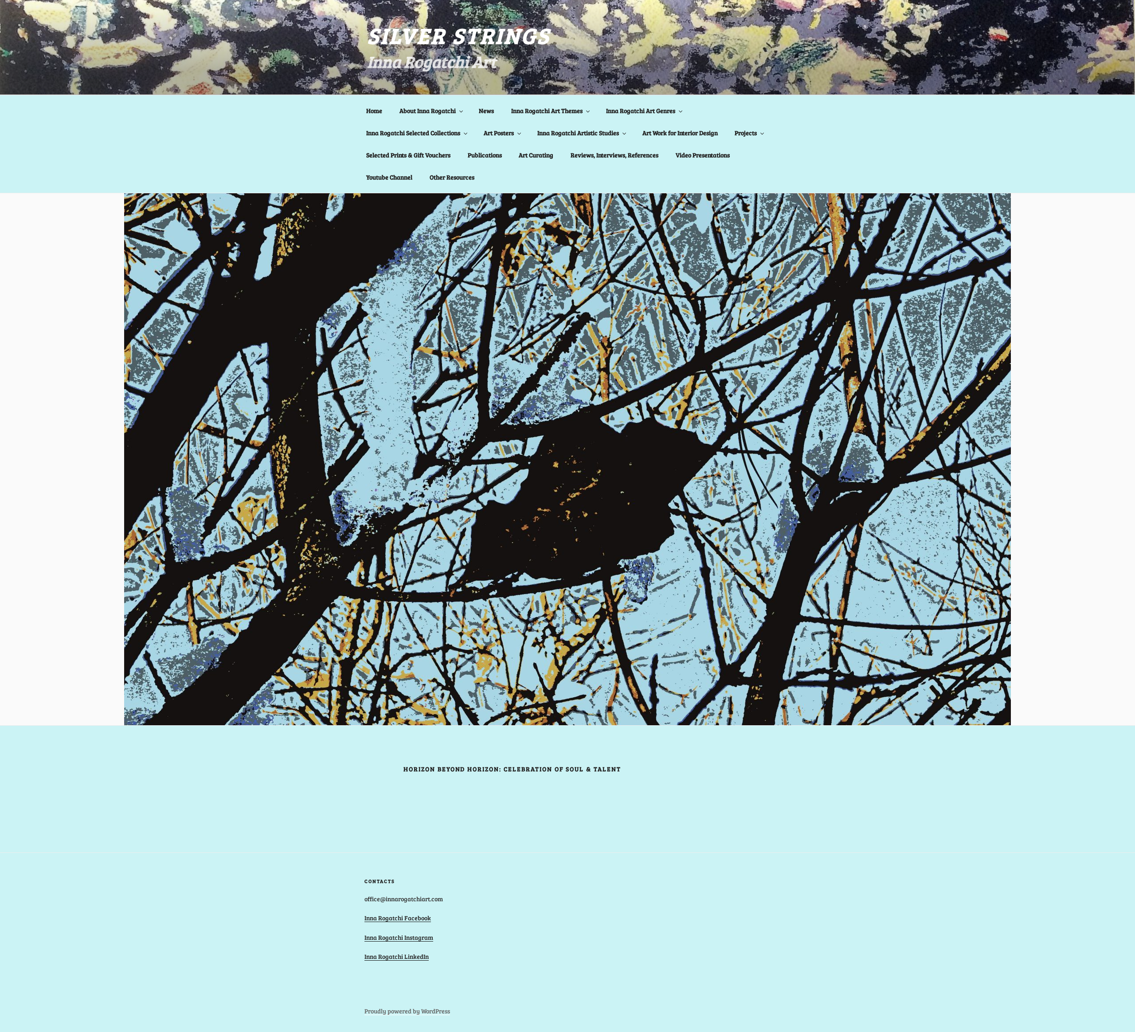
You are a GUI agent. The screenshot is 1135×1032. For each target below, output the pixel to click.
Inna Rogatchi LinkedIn (396, 956)
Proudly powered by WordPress (407, 1011)
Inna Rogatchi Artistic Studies (578, 133)
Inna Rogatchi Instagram (398, 937)
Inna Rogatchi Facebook (397, 918)
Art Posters (499, 133)
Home (374, 110)
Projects (746, 133)
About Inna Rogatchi (427, 110)
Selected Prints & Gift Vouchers (408, 155)
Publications (485, 155)
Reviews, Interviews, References (614, 155)
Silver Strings (458, 35)
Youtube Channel (389, 177)
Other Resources (452, 177)
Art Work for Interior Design (680, 133)
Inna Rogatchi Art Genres (640, 110)
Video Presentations (703, 155)
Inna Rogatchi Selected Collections (413, 133)
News (486, 110)
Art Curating (536, 155)
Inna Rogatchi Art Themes (547, 110)
